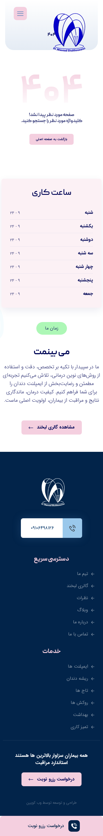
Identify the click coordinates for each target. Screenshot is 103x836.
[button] (20, 13)
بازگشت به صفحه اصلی (51, 139)
